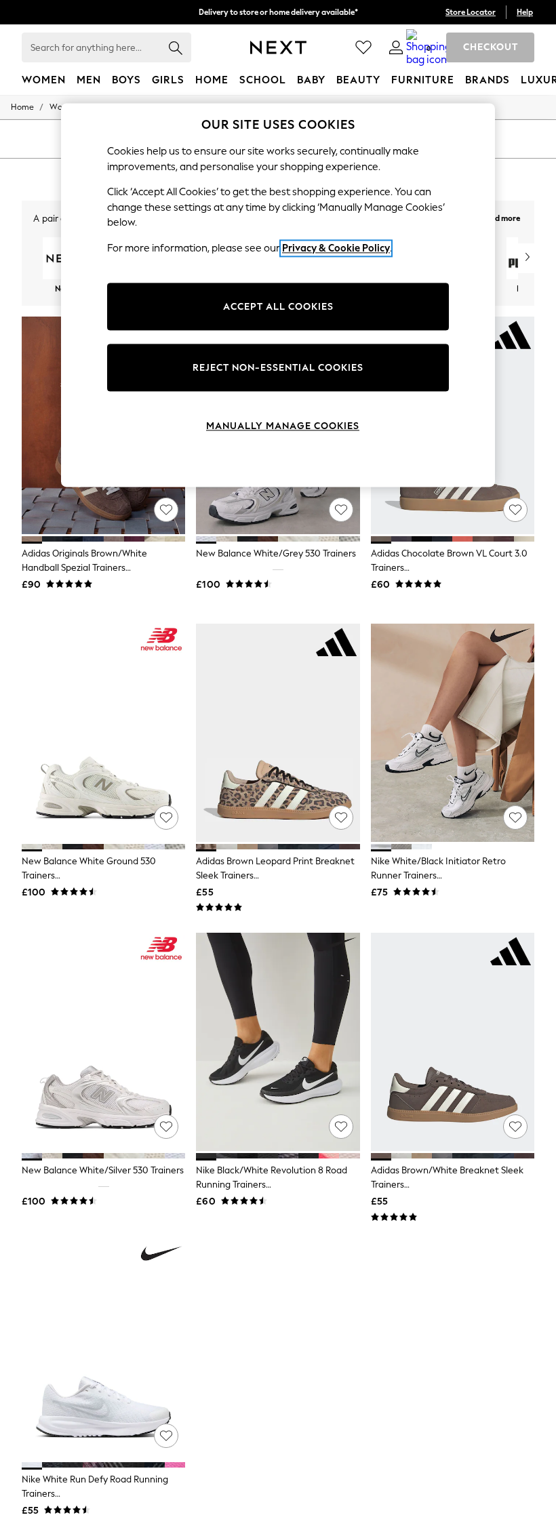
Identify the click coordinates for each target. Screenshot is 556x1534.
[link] (396, 47)
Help (525, 12)
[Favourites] (363, 47)
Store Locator (470, 12)
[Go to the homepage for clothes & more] (278, 47)
